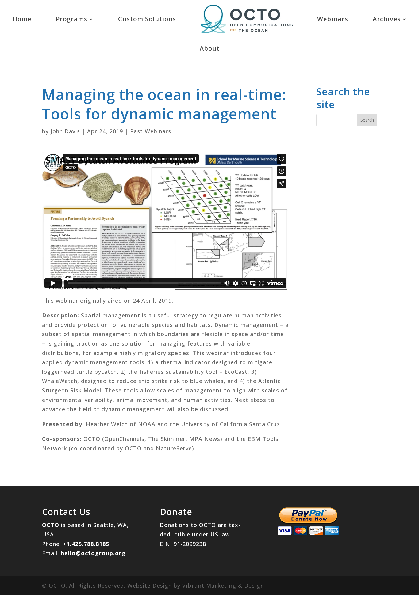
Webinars (332, 19)
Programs (71, 19)
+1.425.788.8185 (86, 544)
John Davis (65, 131)
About (210, 48)
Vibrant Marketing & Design (223, 585)
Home (22, 19)
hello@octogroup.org (93, 553)
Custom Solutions (147, 19)
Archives (387, 19)
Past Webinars (150, 131)
